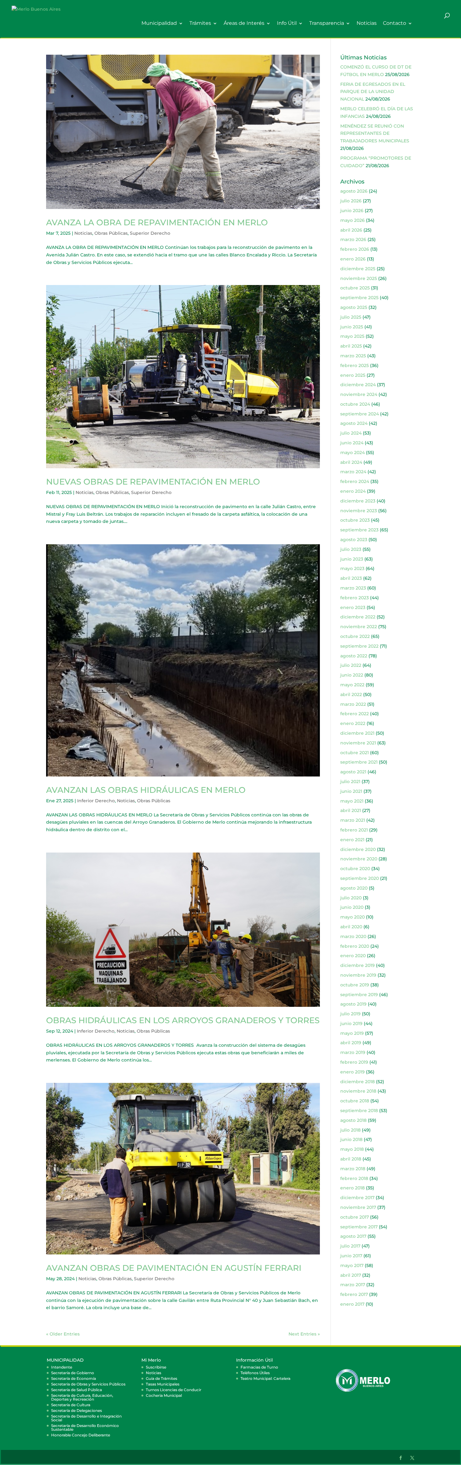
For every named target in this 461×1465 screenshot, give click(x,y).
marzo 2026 (353, 239)
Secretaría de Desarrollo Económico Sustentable (85, 1427)
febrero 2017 (354, 1294)
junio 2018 (351, 1139)
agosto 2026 (354, 191)
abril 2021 (350, 810)
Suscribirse (156, 1367)
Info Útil (287, 23)
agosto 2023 (353, 539)
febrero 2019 (354, 1062)
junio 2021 (351, 791)
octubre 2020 (355, 868)
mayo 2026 (352, 220)
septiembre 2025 (359, 297)
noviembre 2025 (358, 278)
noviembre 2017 (358, 1207)
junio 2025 (351, 327)
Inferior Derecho (96, 801)
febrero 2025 (354, 365)
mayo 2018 (352, 1149)
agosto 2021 (353, 772)
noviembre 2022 (358, 626)
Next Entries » (304, 1334)
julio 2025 (350, 317)
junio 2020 (351, 907)
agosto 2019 (353, 1004)
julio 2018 (350, 1130)
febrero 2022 (354, 713)
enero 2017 (352, 1304)
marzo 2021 (352, 820)
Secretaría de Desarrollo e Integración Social (86, 1418)
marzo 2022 (353, 704)
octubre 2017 (354, 1217)
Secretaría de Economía (73, 1378)
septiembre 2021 (359, 762)
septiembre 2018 (359, 1110)
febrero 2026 (354, 249)
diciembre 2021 (357, 733)
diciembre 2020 (358, 849)
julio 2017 (350, 1246)
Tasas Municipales (162, 1384)
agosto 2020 (354, 888)
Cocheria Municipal (164, 1395)
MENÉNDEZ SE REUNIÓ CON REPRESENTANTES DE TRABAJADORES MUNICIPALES (374, 133)
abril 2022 (351, 694)
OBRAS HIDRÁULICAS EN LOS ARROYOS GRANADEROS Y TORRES (183, 1020)
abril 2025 (351, 346)
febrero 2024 (354, 481)
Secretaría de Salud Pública (76, 1389)
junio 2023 (351, 559)
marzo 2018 (352, 1168)
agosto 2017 (353, 1236)
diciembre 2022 (357, 617)
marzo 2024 (353, 472)
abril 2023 (351, 578)
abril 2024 (351, 462)
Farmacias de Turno (259, 1367)
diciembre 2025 (357, 269)
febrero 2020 (354, 946)
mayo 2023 (352, 568)
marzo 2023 (353, 588)
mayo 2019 (352, 1033)
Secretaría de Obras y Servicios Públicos (88, 1384)
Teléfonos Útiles (255, 1372)
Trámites (200, 23)
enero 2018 (352, 1188)
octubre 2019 (354, 985)
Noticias (367, 23)
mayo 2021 (351, 801)
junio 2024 (351, 443)
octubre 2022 (355, 636)
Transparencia (326, 23)
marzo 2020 (353, 936)
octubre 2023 (355, 520)
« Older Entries (63, 1334)
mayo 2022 (352, 685)
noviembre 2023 (358, 510)
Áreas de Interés (244, 23)
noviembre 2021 (358, 743)
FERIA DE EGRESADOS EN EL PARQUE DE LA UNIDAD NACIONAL (372, 91)
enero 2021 (352, 839)
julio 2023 (350, 549)
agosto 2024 (354, 423)
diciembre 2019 (357, 965)
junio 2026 (351, 210)
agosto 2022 (353, 656)
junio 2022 (351, 675)
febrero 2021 (354, 830)
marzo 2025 (353, 356)
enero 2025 (352, 375)
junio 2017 (351, 1256)
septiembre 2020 (359, 878)
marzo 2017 (352, 1284)
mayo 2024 (352, 452)
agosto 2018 (353, 1120)
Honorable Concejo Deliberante (80, 1435)
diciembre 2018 (357, 1081)
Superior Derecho (150, 233)
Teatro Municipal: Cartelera (265, 1378)
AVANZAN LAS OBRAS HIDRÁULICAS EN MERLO (146, 790)
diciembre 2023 (357, 501)
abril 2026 (351, 230)
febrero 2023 (354, 598)
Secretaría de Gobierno (72, 1372)
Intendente (61, 1367)
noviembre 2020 (358, 859)
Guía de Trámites (161, 1378)
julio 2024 (351, 433)
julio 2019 (350, 1014)
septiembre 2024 (359, 414)
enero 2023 (352, 607)
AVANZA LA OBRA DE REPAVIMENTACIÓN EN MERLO (157, 222)
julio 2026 (351, 201)
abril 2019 (350, 1042)
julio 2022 (350, 665)
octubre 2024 (355, 404)
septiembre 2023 (359, 530)
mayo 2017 (351, 1265)
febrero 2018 (354, 1178)
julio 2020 (351, 898)
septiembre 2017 (359, 1227)
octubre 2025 (355, 288)
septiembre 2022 (359, 646)
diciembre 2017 (357, 1197)
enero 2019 (352, 1072)
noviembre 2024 (358, 394)
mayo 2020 (352, 917)
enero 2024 (353, 491)
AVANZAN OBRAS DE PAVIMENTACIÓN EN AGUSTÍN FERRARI (173, 1268)
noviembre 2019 (358, 975)
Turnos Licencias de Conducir (173, 1389)
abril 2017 (350, 1275)
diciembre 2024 (358, 384)
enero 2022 (352, 723)
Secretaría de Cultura (70, 1404)
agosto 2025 (353, 307)
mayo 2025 (352, 336)
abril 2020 (351, 927)
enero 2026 (353, 259)
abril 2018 (350, 1159)
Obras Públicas (111, 233)
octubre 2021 (354, 752)
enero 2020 (353, 955)
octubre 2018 (354, 1101)
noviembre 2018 (358, 1091)
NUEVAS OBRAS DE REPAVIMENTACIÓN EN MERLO (153, 482)
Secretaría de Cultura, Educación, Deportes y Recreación (82, 1397)
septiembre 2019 (359, 994)
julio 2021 (350, 781)
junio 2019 (351, 1023)
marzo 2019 (352, 1052)
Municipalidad (159, 23)
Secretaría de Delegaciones (76, 1410)
